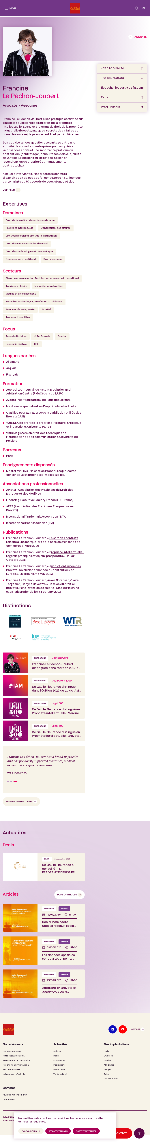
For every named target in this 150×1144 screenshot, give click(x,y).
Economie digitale (16, 344)
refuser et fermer (58, 1131)
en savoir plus (29, 1131)
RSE (36, 344)
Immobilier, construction (49, 286)
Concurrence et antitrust (21, 259)
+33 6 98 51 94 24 (112, 68)
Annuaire (140, 37)
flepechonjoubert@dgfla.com (122, 88)
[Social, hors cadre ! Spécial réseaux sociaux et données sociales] (44, 918)
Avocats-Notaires (16, 336)
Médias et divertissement (21, 294)
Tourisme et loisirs (16, 286)
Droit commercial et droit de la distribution (31, 236)
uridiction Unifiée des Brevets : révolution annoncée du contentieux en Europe (43, 570)
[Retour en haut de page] (139, 1133)
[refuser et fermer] (111, 1116)
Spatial (46, 310)
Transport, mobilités (18, 317)
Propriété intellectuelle (19, 228)
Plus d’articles (67, 895)
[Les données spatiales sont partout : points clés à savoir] (44, 951)
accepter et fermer (86, 1131)
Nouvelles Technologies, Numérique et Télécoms (34, 302)
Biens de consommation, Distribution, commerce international (42, 278)
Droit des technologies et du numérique (29, 252)
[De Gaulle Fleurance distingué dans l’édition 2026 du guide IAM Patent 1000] (44, 685)
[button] (136, 8)
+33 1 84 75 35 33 (112, 78)
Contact (135, 1030)
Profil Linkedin (110, 107)
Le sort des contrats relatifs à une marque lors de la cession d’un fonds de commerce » (43, 542)
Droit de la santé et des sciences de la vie (30, 220)
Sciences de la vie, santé (20, 310)
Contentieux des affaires (55, 228)
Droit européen (53, 259)
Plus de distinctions (19, 802)
